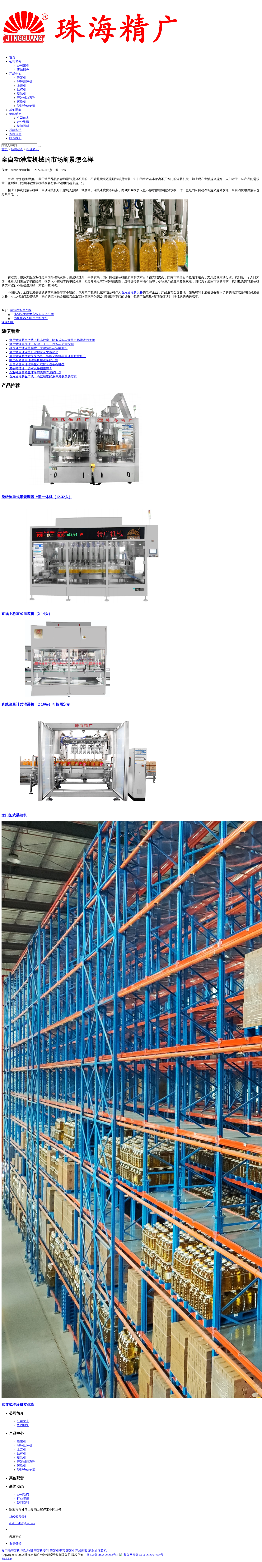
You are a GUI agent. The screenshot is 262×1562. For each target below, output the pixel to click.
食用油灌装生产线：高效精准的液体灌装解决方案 (43, 376)
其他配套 (15, 109)
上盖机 (21, 85)
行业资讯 (23, 122)
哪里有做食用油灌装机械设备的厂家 (33, 360)
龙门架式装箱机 (14, 815)
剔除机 (21, 93)
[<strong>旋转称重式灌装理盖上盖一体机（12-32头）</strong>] (88, 489)
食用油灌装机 (11, 1550)
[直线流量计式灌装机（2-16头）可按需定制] (71, 696)
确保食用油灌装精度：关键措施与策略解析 (38, 348)
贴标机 (21, 89)
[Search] (39, 146)
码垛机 (21, 101)
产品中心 (15, 73)
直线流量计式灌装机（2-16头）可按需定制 (36, 704)
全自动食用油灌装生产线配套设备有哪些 (36, 364)
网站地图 (27, 1550)
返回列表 (8, 322)
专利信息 (15, 134)
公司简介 (15, 61)
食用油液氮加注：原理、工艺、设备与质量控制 (41, 344)
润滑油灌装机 (97, 1550)
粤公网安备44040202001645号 (143, 1554)
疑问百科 (23, 126)
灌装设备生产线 (20, 310)
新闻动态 (15, 113)
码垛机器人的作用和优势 (31, 318)
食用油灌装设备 (132, 292)
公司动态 (23, 118)
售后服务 (23, 69)
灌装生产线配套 (77, 1550)
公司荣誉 (23, 65)
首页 (12, 57)
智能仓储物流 (26, 105)
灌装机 (21, 77)
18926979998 (17, 1516)
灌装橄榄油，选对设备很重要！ (30, 368)
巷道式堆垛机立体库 (18, 1405)
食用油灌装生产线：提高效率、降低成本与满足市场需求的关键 (52, 340)
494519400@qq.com (22, 1523)
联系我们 (15, 138)
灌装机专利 (42, 1550)
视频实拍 (15, 130)
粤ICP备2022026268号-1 (103, 1554)
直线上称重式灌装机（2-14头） (27, 614)
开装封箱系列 (26, 97)
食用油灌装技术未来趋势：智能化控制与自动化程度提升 (47, 356)
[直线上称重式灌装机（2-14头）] (94, 605)
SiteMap (7, 1558)
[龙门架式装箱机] (88, 807)
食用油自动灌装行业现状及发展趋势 (33, 352)
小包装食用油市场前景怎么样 (34, 314)
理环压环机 (24, 81)
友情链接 (15, 1543)
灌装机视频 (58, 1550)
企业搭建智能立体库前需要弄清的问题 (35, 372)
